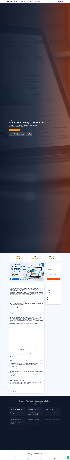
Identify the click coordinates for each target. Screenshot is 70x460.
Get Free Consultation (14, 129)
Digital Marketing (13, 120)
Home (9, 120)
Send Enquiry (54, 278)
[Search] (48, 1)
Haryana (16, 120)
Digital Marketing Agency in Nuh (17, 391)
